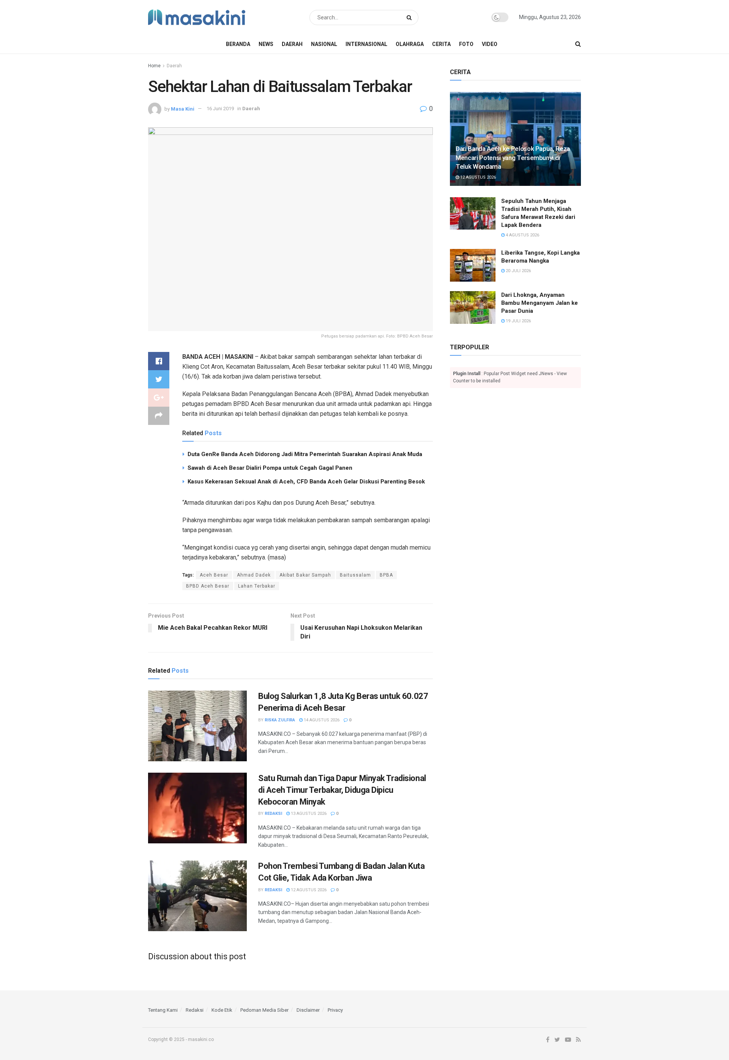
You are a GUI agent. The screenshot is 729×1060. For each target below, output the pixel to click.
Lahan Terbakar (256, 586)
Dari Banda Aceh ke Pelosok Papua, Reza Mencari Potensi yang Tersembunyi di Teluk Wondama (513, 158)
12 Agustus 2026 (308, 889)
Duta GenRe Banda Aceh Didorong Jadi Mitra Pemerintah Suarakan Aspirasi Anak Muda (305, 454)
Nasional (324, 44)
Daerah (292, 44)
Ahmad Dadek (254, 575)
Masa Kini (182, 108)
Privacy (335, 1010)
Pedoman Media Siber (264, 1010)
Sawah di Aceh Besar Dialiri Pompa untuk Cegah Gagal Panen (270, 467)
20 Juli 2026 (518, 270)
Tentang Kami (163, 1010)
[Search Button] (410, 17)
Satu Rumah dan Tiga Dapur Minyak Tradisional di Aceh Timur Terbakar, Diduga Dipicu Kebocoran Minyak (342, 789)
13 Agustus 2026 (308, 813)
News (266, 44)
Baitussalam (355, 575)
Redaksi (273, 813)
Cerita (441, 44)
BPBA (386, 575)
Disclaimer (308, 1010)
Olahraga (410, 44)
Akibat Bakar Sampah (305, 575)
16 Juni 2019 (220, 108)
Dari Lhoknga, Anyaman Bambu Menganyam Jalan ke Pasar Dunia (539, 303)
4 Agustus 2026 (522, 235)
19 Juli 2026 (518, 320)
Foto (466, 44)
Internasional (366, 44)
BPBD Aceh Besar (207, 586)
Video (489, 44)
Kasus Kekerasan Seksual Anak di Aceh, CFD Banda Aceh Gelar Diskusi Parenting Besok (306, 481)
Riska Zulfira (280, 720)
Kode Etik (221, 1010)
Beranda (238, 44)
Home (154, 65)
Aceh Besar (214, 575)
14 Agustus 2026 (321, 720)
